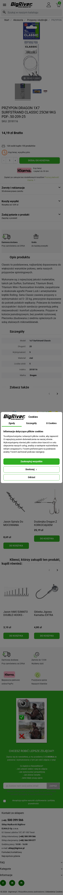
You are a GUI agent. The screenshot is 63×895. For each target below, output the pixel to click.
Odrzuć (31, 477)
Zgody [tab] (12, 423)
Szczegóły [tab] (31, 423)
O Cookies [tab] (51, 423)
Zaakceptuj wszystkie (31, 461)
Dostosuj (30, 469)
